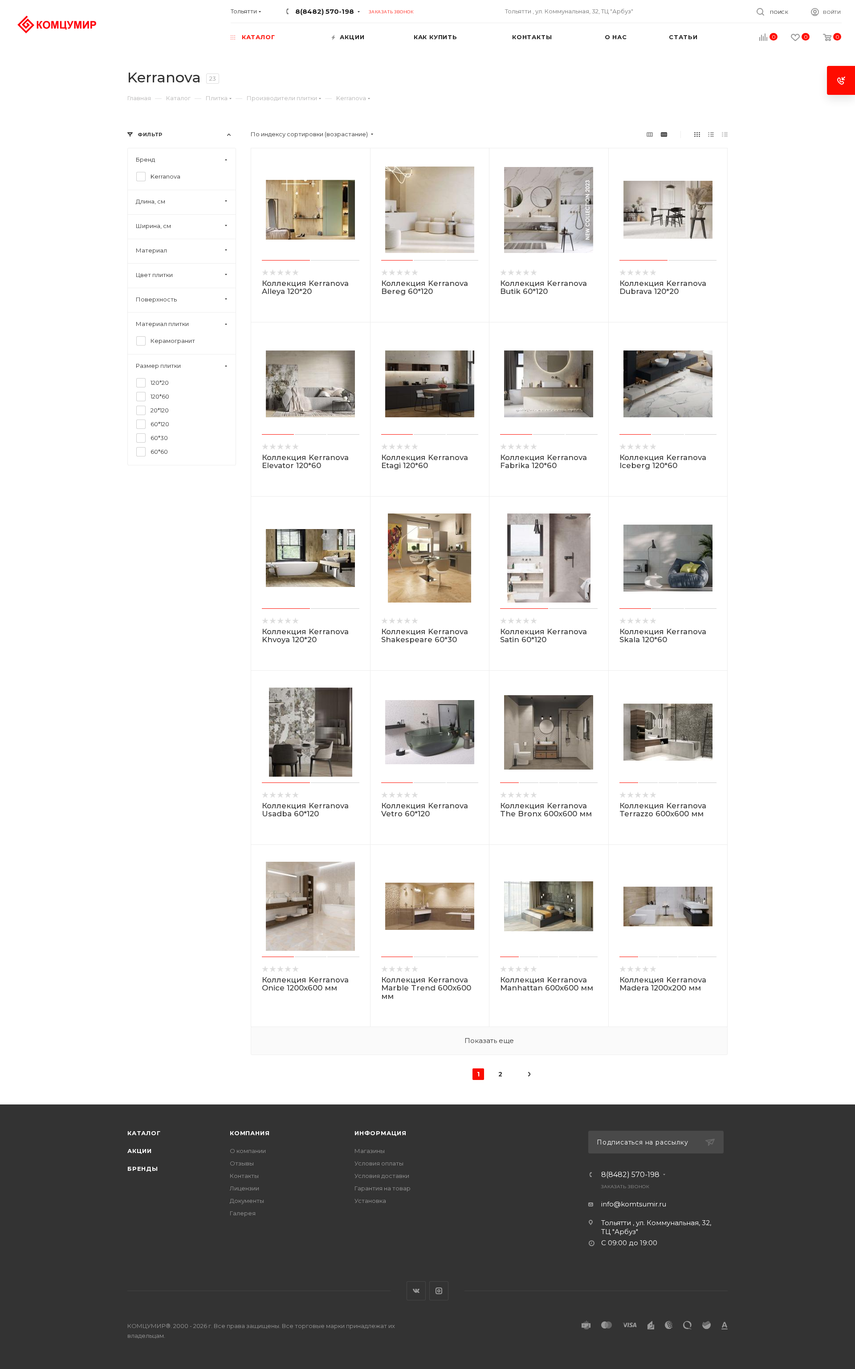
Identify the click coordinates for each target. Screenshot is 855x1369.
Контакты (244, 1175)
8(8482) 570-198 (324, 11)
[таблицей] (725, 134)
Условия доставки (381, 1175)
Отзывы (242, 1163)
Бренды (142, 1168)
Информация (380, 1133)
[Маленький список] (649, 134)
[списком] (711, 134)
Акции (139, 1150)
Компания (249, 1133)
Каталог (144, 1133)
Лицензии (244, 1188)
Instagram (438, 1290)
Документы (247, 1200)
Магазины (369, 1150)
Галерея (243, 1213)
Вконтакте (416, 1290)
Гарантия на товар (382, 1188)
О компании (248, 1150)
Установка (370, 1200)
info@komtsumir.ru (633, 1204)
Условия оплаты (378, 1163)
